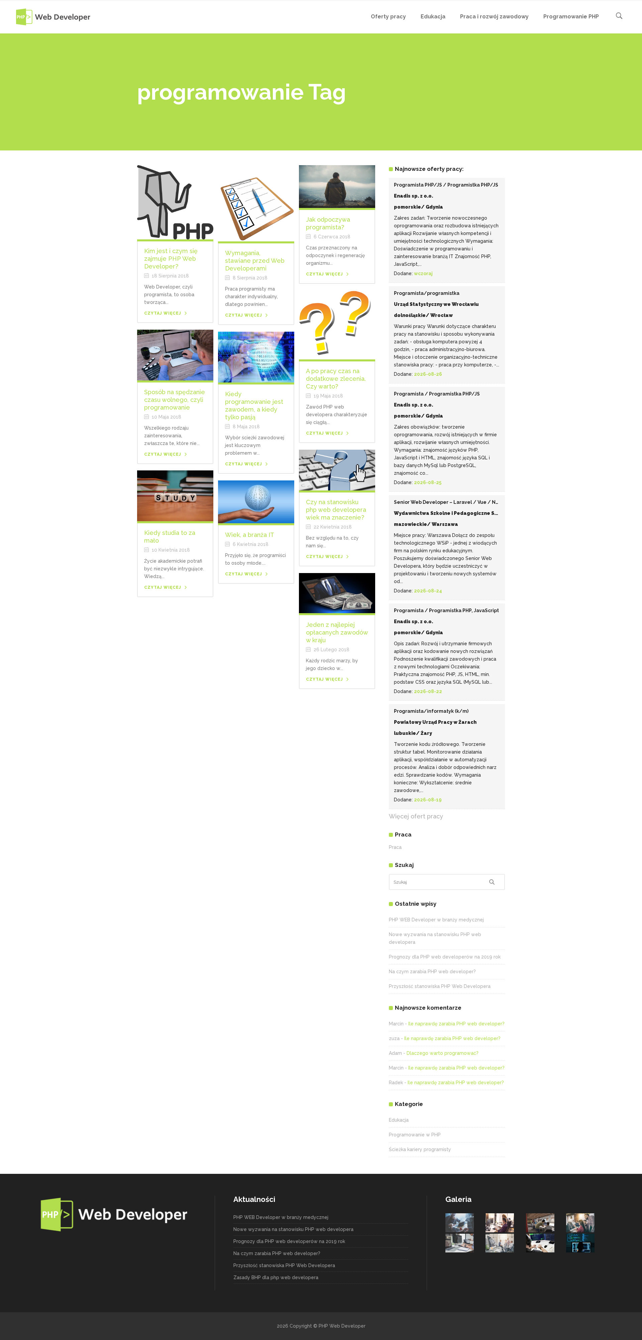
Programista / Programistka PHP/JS (437, 394)
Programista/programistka (426, 293)
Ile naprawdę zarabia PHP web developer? (456, 1023)
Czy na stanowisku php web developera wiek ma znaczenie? (336, 509)
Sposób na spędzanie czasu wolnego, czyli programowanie (174, 399)
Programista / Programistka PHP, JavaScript (446, 610)
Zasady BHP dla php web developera (275, 1277)
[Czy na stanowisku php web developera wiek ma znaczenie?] (337, 469)
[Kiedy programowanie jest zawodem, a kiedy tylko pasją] (256, 356)
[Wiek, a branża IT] (256, 501)
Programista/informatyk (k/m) (431, 711)
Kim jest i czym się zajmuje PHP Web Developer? (171, 258)
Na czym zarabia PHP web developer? (432, 971)
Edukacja (399, 1120)
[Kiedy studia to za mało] (175, 495)
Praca (395, 847)
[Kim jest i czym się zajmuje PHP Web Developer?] (175, 202)
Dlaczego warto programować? (442, 1053)
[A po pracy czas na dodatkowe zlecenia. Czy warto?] (337, 324)
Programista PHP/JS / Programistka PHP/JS (446, 185)
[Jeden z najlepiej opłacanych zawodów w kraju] (337, 592)
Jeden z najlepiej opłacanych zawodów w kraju (337, 632)
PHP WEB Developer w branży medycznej (436, 919)
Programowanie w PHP (415, 1134)
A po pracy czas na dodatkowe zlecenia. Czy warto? (336, 378)
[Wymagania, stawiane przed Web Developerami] (256, 203)
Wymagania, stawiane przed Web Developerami (255, 260)
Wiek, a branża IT (249, 534)
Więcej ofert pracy (416, 816)
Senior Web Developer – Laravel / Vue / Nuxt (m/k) (456, 502)
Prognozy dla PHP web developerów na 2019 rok (445, 957)
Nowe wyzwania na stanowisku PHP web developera (293, 1229)
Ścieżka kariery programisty (420, 1149)
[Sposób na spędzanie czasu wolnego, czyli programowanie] (175, 354)
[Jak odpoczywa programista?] (337, 186)
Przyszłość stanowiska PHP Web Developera (440, 986)
